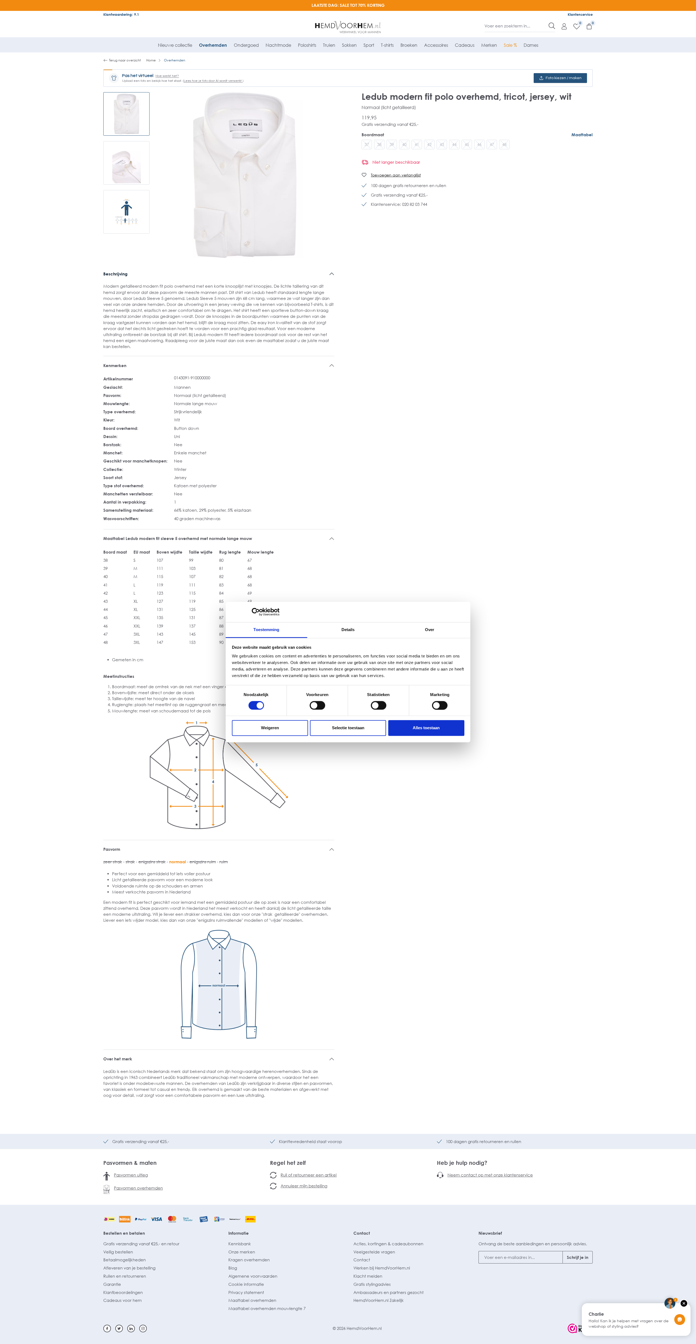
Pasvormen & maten (130, 1162)
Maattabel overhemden (252, 1300)
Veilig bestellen (118, 1251)
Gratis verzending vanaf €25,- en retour (141, 1243)
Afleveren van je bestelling (129, 1267)
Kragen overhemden (249, 1259)
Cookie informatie (246, 1284)
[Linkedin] (131, 1328)
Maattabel (582, 134)
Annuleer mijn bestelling (304, 1185)
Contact (361, 1233)
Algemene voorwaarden (252, 1276)
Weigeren (270, 728)
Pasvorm (111, 849)
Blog (232, 1267)
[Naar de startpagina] (348, 27)
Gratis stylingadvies (372, 1284)
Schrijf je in (577, 1257)
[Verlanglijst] (574, 26)
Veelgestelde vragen (374, 1251)
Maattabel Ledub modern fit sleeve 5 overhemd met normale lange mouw (177, 538)
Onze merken (241, 1251)
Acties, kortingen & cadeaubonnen (388, 1243)
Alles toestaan (426, 728)
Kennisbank (239, 1243)
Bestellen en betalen (124, 1233)
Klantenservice (580, 14)
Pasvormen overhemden (138, 1187)
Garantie (112, 1284)
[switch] (317, 705)
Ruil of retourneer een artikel (309, 1174)
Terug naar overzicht (125, 60)
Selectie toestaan (348, 728)
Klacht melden (367, 1276)
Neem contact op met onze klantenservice (490, 1174)
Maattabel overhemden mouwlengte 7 (267, 1308)
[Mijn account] (561, 26)
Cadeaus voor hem (122, 1300)
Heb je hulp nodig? (462, 1162)
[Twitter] (119, 1328)
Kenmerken (114, 365)
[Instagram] (143, 1328)
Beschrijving (115, 273)
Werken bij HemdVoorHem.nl (381, 1267)
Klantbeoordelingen (123, 1292)
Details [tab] (348, 629)
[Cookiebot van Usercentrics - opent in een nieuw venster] (255, 612)
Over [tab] (429, 629)
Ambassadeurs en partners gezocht (388, 1292)
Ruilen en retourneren (124, 1276)
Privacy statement (246, 1292)
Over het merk (117, 1058)
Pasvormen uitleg (131, 1174)
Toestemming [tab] (266, 629)
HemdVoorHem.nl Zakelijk (378, 1300)
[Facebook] (107, 1328)
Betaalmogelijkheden (124, 1259)
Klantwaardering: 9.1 (121, 14)
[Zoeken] (552, 26)
